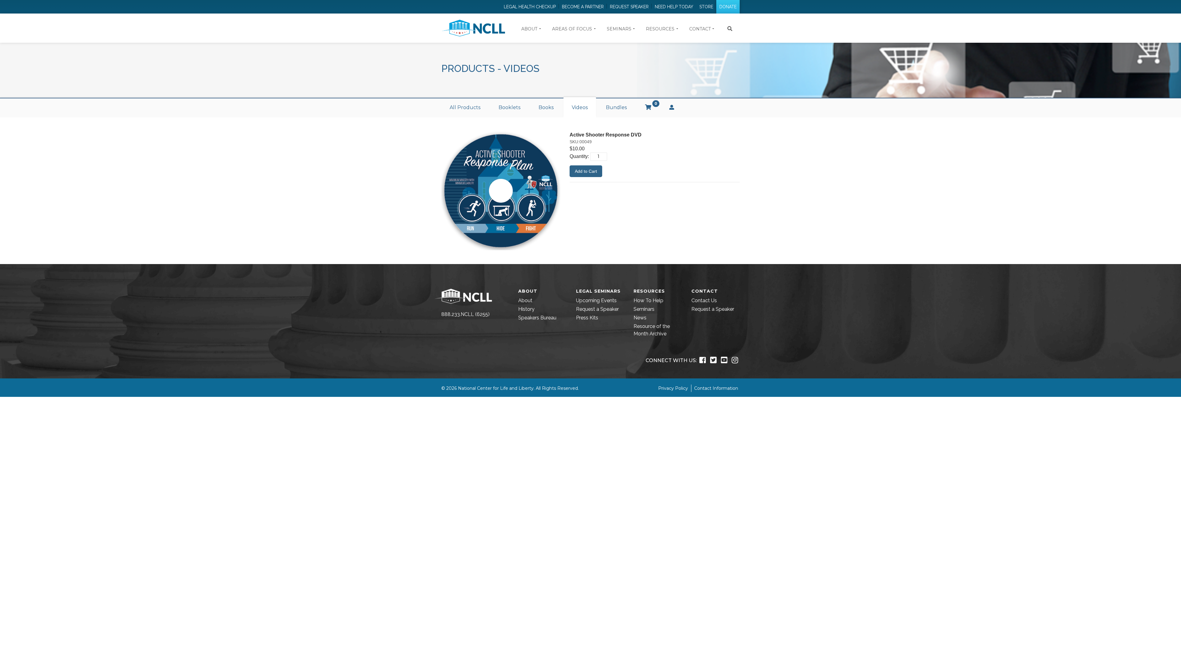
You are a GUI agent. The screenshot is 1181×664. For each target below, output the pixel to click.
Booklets (509, 107)
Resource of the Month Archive (652, 330)
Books (546, 107)
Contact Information (716, 388)
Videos (580, 107)
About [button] (529, 29)
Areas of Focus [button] (572, 29)
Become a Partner (583, 6)
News (640, 318)
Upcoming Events (596, 300)
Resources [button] (660, 29)
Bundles (616, 107)
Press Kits (587, 318)
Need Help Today (674, 6)
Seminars (644, 309)
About (525, 300)
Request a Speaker (597, 309)
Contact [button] (700, 29)
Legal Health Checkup (530, 6)
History (526, 309)
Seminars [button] (619, 29)
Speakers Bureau (537, 318)
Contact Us (704, 300)
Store (706, 6)
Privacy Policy (673, 388)
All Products (465, 107)
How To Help (648, 300)
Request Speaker (629, 6)
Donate (728, 6)
